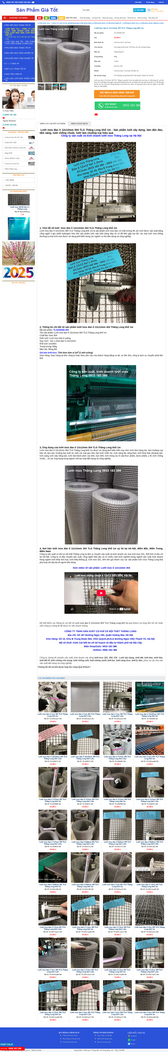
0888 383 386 (12, 2)
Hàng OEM (8, 153)
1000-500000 (10, 180)
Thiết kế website (36, 1050)
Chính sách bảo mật (70, 1042)
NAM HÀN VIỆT (11, 143)
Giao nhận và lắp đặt (104, 1035)
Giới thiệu (138, 2)
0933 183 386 (131, 105)
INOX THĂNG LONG (12, 158)
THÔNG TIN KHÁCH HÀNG (103, 1033)
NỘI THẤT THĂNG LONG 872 (15, 148)
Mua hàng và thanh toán (71, 1039)
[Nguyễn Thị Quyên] (4, 125)
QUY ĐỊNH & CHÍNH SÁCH (69, 1033)
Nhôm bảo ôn (110, 18)
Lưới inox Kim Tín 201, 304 (14, 137)
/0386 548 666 (24, 2)
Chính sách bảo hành (70, 1035)
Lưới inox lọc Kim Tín (12, 164)
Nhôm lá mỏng (120, 18)
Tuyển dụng (150, 2)
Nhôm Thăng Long (11, 169)
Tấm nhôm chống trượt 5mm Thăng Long (140, 18)
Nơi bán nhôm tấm (98, 18)
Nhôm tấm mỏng (85, 18)
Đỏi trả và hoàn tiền (104, 1042)
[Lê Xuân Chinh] (4, 115)
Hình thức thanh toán (104, 1039)
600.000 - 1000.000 (12, 185)
